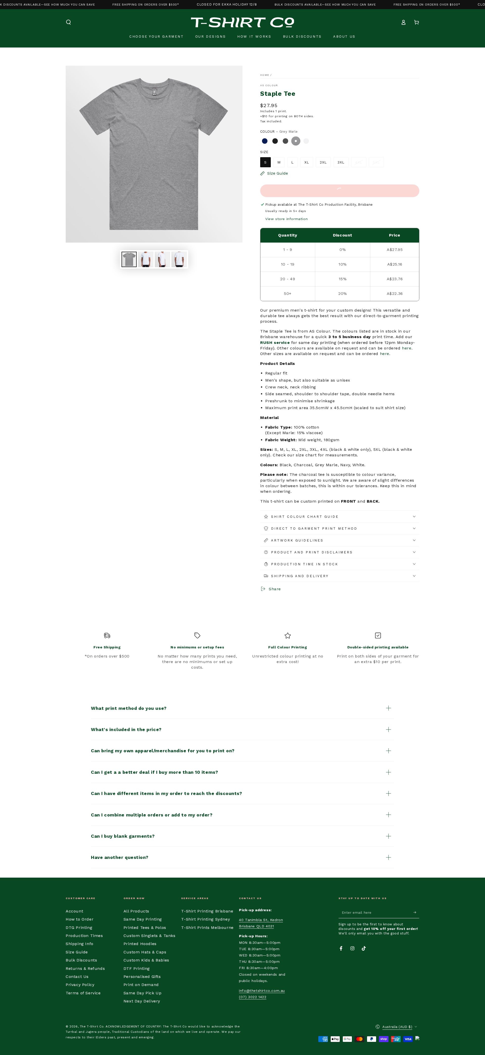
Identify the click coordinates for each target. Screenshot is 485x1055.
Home (264, 75)
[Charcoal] (285, 141)
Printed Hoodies (140, 943)
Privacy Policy (80, 984)
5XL (376, 162)
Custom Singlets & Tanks (150, 935)
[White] (306, 141)
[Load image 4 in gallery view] (179, 259)
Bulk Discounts (81, 960)
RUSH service (275, 342)
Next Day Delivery (142, 1001)
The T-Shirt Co (92, 1026)
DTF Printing (137, 968)
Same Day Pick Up (143, 993)
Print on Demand (141, 984)
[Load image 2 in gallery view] (145, 259)
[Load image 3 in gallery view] (162, 259)
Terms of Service (83, 993)
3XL (341, 162)
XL (306, 162)
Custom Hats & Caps (145, 952)
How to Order (79, 919)
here (406, 348)
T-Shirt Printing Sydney (205, 919)
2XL (323, 162)
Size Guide (77, 952)
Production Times (84, 935)
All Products (136, 911)
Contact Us (77, 976)
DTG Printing (79, 927)
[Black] (275, 141)
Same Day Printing (143, 919)
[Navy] (264, 141)
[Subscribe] (416, 912)
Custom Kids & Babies (146, 960)
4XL (358, 162)
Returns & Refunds (85, 968)
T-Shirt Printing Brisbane (207, 911)
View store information (286, 219)
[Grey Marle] (295, 141)
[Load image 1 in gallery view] (129, 259)
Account (74, 911)
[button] (68, 22)
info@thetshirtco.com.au (262, 991)
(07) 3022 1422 (252, 997)
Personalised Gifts (142, 976)
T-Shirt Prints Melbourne (207, 927)
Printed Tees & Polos (145, 927)
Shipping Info (79, 943)
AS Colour (269, 85)
